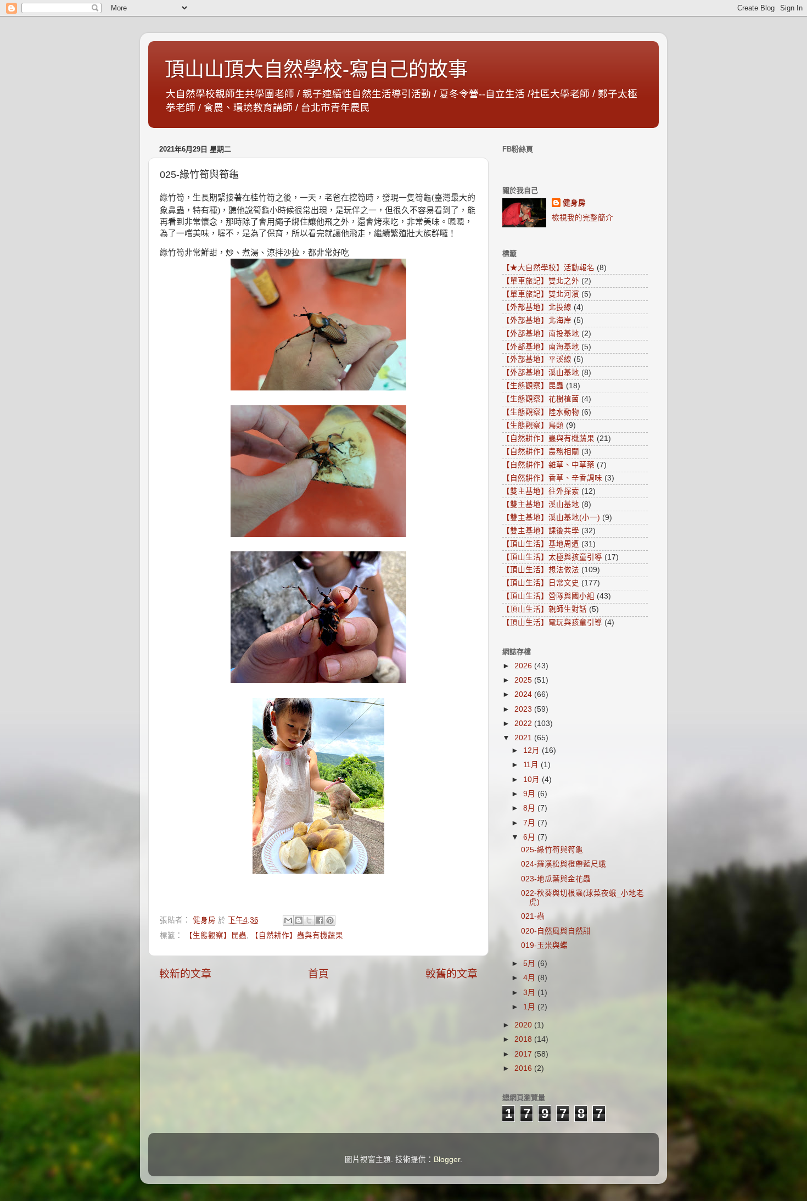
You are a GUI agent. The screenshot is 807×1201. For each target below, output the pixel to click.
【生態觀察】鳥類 (533, 425)
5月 (530, 963)
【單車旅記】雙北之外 (540, 281)
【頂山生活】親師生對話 (544, 609)
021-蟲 (533, 916)
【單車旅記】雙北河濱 (540, 294)
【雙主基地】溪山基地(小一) (551, 517)
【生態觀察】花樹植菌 (540, 399)
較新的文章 (185, 974)
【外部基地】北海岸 (536, 320)
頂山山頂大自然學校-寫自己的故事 (316, 69)
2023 (524, 709)
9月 (530, 794)
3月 (530, 992)
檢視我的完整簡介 (582, 218)
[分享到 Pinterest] (329, 920)
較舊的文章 (451, 974)
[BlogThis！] (298, 920)
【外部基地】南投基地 (540, 333)
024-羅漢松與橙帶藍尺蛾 (563, 864)
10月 (532, 779)
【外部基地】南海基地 (540, 347)
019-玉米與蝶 (544, 945)
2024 (524, 694)
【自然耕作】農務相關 (540, 452)
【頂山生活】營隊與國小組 (548, 596)
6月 (530, 837)
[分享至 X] (309, 920)
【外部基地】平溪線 (536, 359)
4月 (530, 978)
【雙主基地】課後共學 (540, 531)
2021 (524, 738)
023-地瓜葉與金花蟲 (556, 879)
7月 (530, 823)
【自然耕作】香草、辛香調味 (552, 478)
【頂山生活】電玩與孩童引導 (552, 622)
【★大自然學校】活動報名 (548, 268)
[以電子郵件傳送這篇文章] (288, 920)
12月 (532, 750)
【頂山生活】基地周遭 (540, 544)
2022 (524, 723)
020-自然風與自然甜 (556, 931)
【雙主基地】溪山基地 (540, 504)
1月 (530, 1007)
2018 (524, 1039)
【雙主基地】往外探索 (540, 491)
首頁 (318, 974)
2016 (524, 1068)
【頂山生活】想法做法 (540, 570)
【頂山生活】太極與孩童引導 (552, 557)
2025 (524, 680)
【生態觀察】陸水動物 (540, 412)
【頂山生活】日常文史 (540, 583)
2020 (524, 1025)
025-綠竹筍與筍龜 (552, 850)
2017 (524, 1054)
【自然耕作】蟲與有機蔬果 (297, 935)
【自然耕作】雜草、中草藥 (548, 465)
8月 (530, 808)
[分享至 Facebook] (319, 920)
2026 (524, 666)
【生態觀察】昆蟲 (215, 935)
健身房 (574, 203)
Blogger (447, 1159)
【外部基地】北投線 (536, 307)
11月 (532, 765)
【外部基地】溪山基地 (540, 372)
